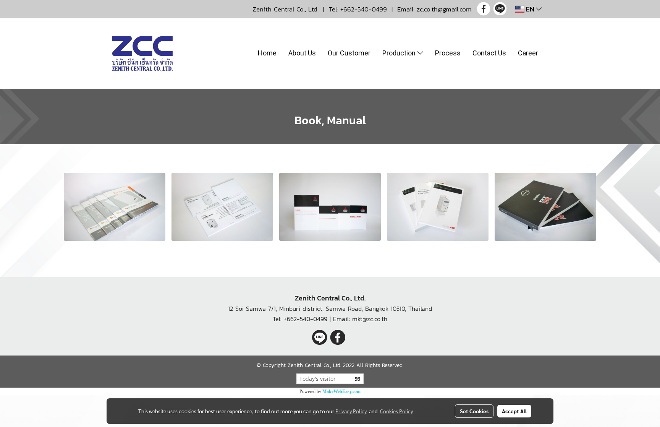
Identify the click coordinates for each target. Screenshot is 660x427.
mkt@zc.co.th (369, 318)
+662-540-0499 (363, 9)
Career (528, 53)
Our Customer (349, 53)
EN (530, 9)
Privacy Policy (351, 411)
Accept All (514, 411)
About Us (302, 53)
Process (448, 53)
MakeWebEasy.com (341, 391)
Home (267, 53)
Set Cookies (474, 411)
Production (399, 53)
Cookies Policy (396, 411)
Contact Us (489, 53)
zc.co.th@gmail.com (444, 9)
